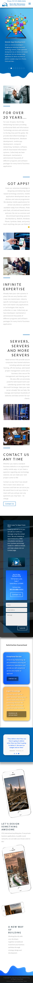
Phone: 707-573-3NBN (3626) (16, 1)
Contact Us (9, 504)
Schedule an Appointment (13, 714)
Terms (25, 981)
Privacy (21, 981)
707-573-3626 (14, 589)
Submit (22, 628)
